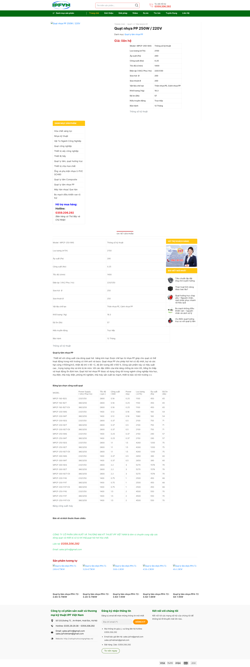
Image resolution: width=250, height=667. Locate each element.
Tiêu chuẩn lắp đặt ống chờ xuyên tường (185, 279)
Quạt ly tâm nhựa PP (137, 24)
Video (135, 13)
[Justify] (136, 5)
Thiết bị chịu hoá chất (65, 166)
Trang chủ (94, 13)
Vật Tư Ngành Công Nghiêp (67, 141)
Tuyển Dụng (171, 13)
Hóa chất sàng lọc (63, 131)
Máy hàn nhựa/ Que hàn (65, 189)
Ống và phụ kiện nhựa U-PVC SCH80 (68, 173)
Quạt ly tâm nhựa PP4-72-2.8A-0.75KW (66, 595)
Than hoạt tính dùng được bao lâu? (184, 288)
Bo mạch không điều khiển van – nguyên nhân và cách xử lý (184, 310)
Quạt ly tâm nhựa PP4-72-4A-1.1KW (186, 595)
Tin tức (157, 13)
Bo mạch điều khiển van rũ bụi (67, 196)
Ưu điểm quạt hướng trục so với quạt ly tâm (185, 320)
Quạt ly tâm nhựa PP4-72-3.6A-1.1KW (126, 595)
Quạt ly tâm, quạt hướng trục (68, 161)
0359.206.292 (163, 6)
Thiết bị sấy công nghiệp (66, 151)
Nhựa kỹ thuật (61, 136)
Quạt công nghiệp (63, 146)
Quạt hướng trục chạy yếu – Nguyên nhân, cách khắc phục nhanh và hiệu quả (185, 299)
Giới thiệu (108, 13)
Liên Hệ (185, 13)
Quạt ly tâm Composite (65, 179)
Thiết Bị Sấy (60, 156)
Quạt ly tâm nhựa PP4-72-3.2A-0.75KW (96, 595)
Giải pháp (122, 13)
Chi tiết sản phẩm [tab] (125, 234)
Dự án (145, 13)
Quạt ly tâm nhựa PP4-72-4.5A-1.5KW (156, 595)
